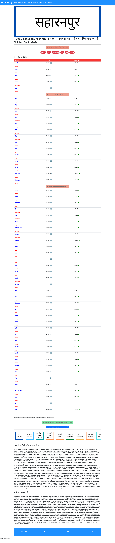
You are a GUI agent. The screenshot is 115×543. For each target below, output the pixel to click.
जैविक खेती (35, 2)
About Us (46, 532)
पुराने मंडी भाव (49, 2)
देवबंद (16, 312)
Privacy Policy (24, 532)
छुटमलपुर (16, 319)
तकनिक (40, 2)
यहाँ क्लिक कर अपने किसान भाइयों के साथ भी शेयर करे (57, 427)
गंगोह (16, 152)
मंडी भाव (44, 2)
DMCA (68, 532)
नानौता (16, 72)
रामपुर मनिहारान (17, 85)
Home (15, 2)
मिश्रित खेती (30, 2)
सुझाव (25, 2)
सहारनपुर (16, 66)
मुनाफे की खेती (20, 2)
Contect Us (90, 532)
